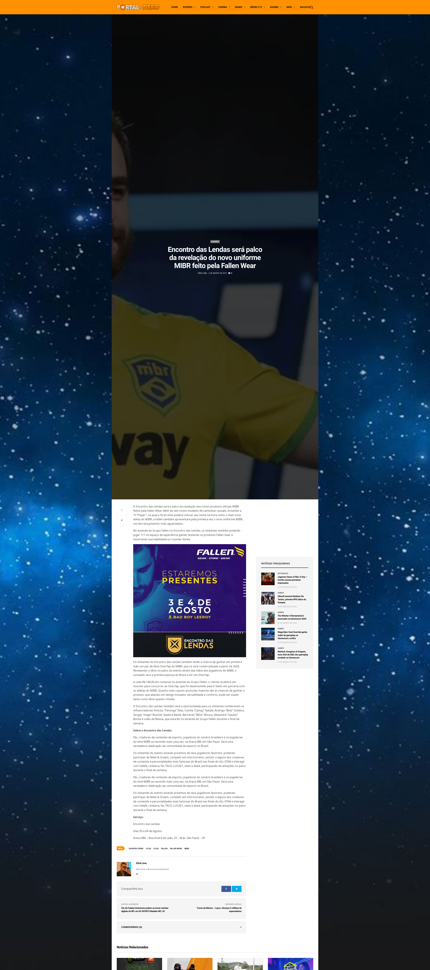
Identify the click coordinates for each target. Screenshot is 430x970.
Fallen (164, 848)
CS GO (148, 848)
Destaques (283, 573)
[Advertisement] (284, 528)
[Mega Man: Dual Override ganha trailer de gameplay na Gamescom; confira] (268, 634)
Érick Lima (202, 273)
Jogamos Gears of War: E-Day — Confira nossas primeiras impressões (292, 580)
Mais (289, 7)
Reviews (187, 7)
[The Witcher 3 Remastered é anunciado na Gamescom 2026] (268, 617)
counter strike (136, 848)
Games (238, 7)
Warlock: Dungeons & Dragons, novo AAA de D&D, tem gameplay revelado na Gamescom (293, 654)
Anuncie (305, 7)
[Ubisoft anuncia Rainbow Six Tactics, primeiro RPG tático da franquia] (268, 598)
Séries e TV (256, 7)
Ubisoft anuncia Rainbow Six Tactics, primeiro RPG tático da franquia (292, 599)
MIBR (186, 848)
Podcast (205, 7)
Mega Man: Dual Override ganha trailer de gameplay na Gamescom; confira (292, 635)
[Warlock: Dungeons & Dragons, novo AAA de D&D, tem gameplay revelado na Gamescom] (268, 653)
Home (174, 7)
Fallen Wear (176, 848)
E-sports (215, 241)
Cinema (222, 7)
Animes (274, 7)
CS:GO (156, 848)
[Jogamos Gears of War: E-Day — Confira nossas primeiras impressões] (268, 579)
